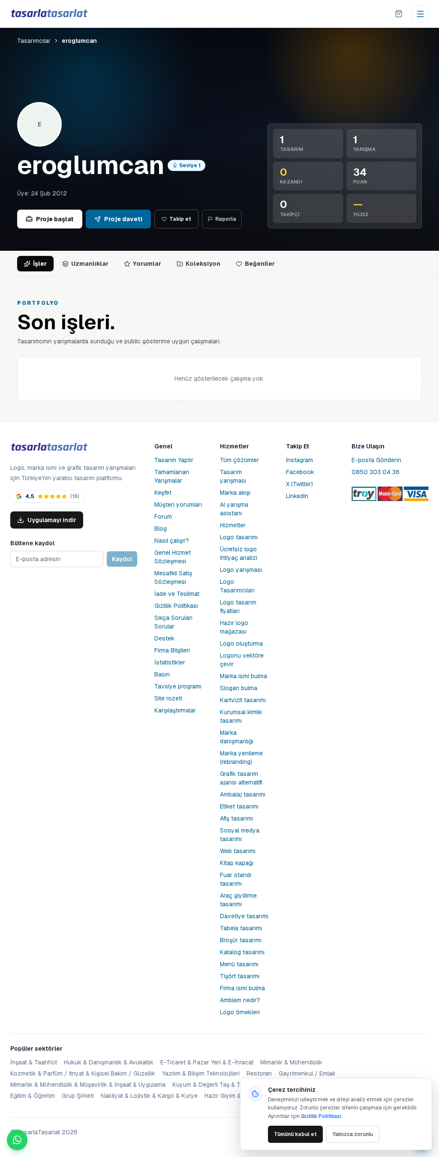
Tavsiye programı (177, 686)
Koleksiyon (203, 263)
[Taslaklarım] (398, 13)
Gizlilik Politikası (176, 606)
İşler (40, 263)
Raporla (225, 219)
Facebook (300, 472)
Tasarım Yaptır (173, 460)
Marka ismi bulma (243, 676)
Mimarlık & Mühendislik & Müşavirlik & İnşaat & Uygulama (87, 1084)
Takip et (180, 219)
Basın (162, 674)
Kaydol (122, 559)
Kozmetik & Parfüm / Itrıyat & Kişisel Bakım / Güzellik (82, 1073)
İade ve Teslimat (176, 594)
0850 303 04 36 (376, 472)
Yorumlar (147, 263)
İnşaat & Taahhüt (33, 1062)
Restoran (259, 1073)
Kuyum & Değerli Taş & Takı (210, 1084)
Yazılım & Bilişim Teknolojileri (201, 1073)
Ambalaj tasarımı (242, 794)
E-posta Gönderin (376, 460)
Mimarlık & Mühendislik (291, 1062)
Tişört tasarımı (239, 976)
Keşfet (162, 492)
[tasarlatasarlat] (48, 13)
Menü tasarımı (239, 964)
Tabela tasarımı (241, 928)
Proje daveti (123, 219)
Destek (164, 638)
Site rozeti (168, 698)
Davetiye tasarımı (244, 916)
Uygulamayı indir (51, 520)
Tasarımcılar (34, 41)
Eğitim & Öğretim (32, 1096)
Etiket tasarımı (239, 806)
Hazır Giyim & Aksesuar (236, 1096)
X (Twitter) (299, 484)
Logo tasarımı (239, 537)
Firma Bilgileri (172, 650)
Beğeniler (260, 263)
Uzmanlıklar (89, 263)
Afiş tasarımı (236, 818)
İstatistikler (169, 662)
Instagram (299, 460)
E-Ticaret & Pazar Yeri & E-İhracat (206, 1062)
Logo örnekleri (240, 1012)
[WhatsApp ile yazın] (17, 1140)
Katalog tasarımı (242, 952)
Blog (160, 528)
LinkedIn (297, 496)
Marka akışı (235, 492)
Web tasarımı (238, 851)
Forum (163, 516)
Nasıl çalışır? (171, 540)
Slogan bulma (238, 688)
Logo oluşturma (241, 643)
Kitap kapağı (236, 863)
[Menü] (420, 13)
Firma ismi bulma (242, 988)
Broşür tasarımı (241, 940)
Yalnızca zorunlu (353, 1134)
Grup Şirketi (78, 1096)
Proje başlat (55, 219)
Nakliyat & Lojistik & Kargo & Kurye (149, 1096)
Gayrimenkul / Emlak (307, 1073)
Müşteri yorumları (178, 504)
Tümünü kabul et (295, 1134)
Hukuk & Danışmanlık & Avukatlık (108, 1062)
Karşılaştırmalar (175, 710)
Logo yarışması (241, 570)
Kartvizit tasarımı (243, 700)
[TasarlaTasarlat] (48, 447)
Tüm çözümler (239, 460)
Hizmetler (233, 525)
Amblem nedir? (240, 1000)
